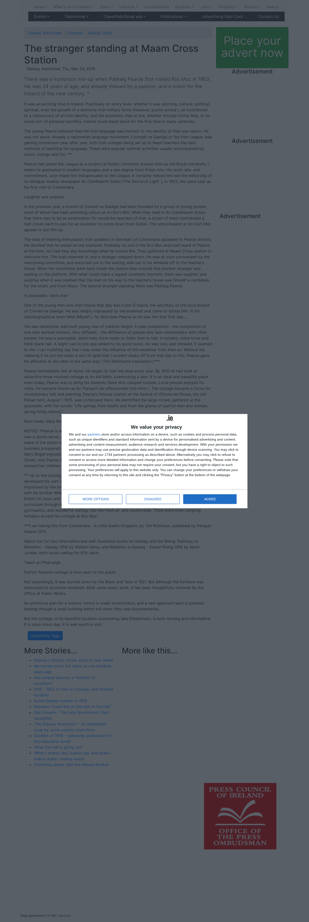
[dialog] (154, 461)
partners (94, 434)
